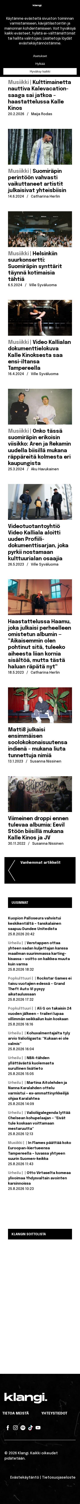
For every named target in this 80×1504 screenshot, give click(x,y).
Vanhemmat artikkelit (40, 863)
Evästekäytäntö (24, 1477)
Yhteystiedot (54, 1413)
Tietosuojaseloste (59, 1477)
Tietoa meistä (15, 1413)
